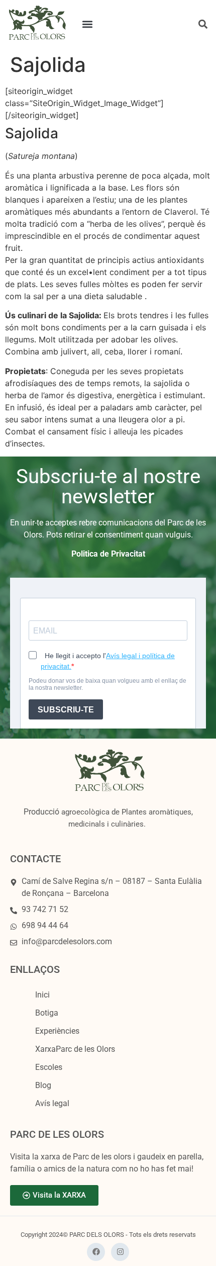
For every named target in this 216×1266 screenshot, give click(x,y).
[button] (87, 24)
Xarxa (75, 1049)
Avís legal (52, 1103)
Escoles (48, 1067)
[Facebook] (96, 1252)
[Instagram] (120, 1252)
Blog (43, 1085)
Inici (42, 995)
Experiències (57, 1031)
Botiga (46, 1013)
